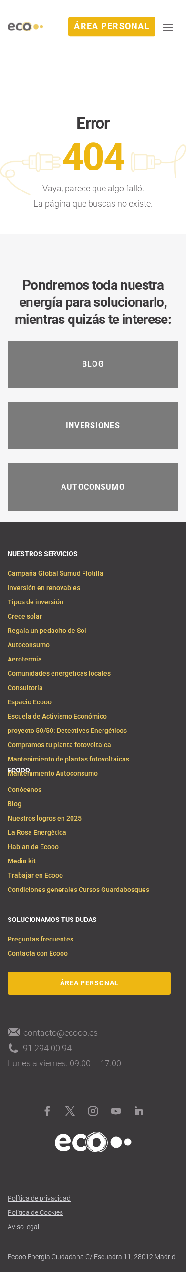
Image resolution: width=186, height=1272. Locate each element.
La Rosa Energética (37, 832)
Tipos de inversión (35, 602)
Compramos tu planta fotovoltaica (59, 745)
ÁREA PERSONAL (112, 26)
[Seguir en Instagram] (93, 1111)
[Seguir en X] (70, 1111)
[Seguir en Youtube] (115, 1111)
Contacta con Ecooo (38, 953)
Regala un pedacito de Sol (47, 630)
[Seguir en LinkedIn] (138, 1111)
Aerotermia (25, 659)
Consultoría (25, 687)
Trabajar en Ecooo (35, 875)
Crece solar (25, 616)
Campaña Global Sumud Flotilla (55, 573)
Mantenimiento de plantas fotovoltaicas (68, 759)
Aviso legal (23, 1227)
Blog (14, 804)
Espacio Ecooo (30, 702)
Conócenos (24, 789)
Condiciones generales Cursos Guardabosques (78, 889)
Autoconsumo (29, 645)
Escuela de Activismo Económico (57, 716)
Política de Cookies (35, 1212)
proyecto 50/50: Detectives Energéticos (67, 730)
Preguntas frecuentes (40, 939)
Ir (88, 349)
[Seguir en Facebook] (47, 1111)
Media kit (22, 861)
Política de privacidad (39, 1198)
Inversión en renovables (44, 587)
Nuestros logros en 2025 (45, 818)
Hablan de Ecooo (33, 847)
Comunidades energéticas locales (59, 673)
